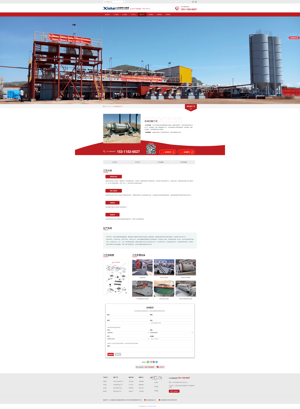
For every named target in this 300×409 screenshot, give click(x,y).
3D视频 (156, 390)
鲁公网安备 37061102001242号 (169, 400)
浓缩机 (105, 388)
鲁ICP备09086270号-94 (135, 400)
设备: (151, 330)
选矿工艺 (110, 106)
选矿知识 (141, 388)
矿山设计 (131, 384)
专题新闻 (141, 381)
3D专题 (156, 386)
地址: (151, 320)
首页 (106, 106)
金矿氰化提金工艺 (118, 384)
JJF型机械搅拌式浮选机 (142, 298)
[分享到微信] (148, 362)
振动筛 (105, 391)
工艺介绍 (114, 162)
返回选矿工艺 (191, 106)
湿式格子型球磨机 (185, 277)
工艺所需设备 (183, 162)
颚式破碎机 (142, 277)
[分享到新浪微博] (153, 362)
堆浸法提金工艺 (117, 391)
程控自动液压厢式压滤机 (185, 298)
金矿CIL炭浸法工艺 (118, 381)
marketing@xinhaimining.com (180, 382)
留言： (109, 346)
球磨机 (105, 381)
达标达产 (131, 391)
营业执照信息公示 (151, 400)
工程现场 (141, 391)
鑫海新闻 (141, 384)
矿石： (109, 336)
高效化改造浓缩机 (164, 298)
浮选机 (105, 384)
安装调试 (131, 388)
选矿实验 (131, 381)
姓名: (109, 315)
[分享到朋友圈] (151, 362)
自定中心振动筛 (164, 277)
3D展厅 (156, 382)
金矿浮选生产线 (117, 388)
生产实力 (137, 162)
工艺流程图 (160, 162)
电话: (109, 320)
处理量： (152, 336)
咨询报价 (293, 38)
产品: (109, 330)
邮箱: (151, 315)
